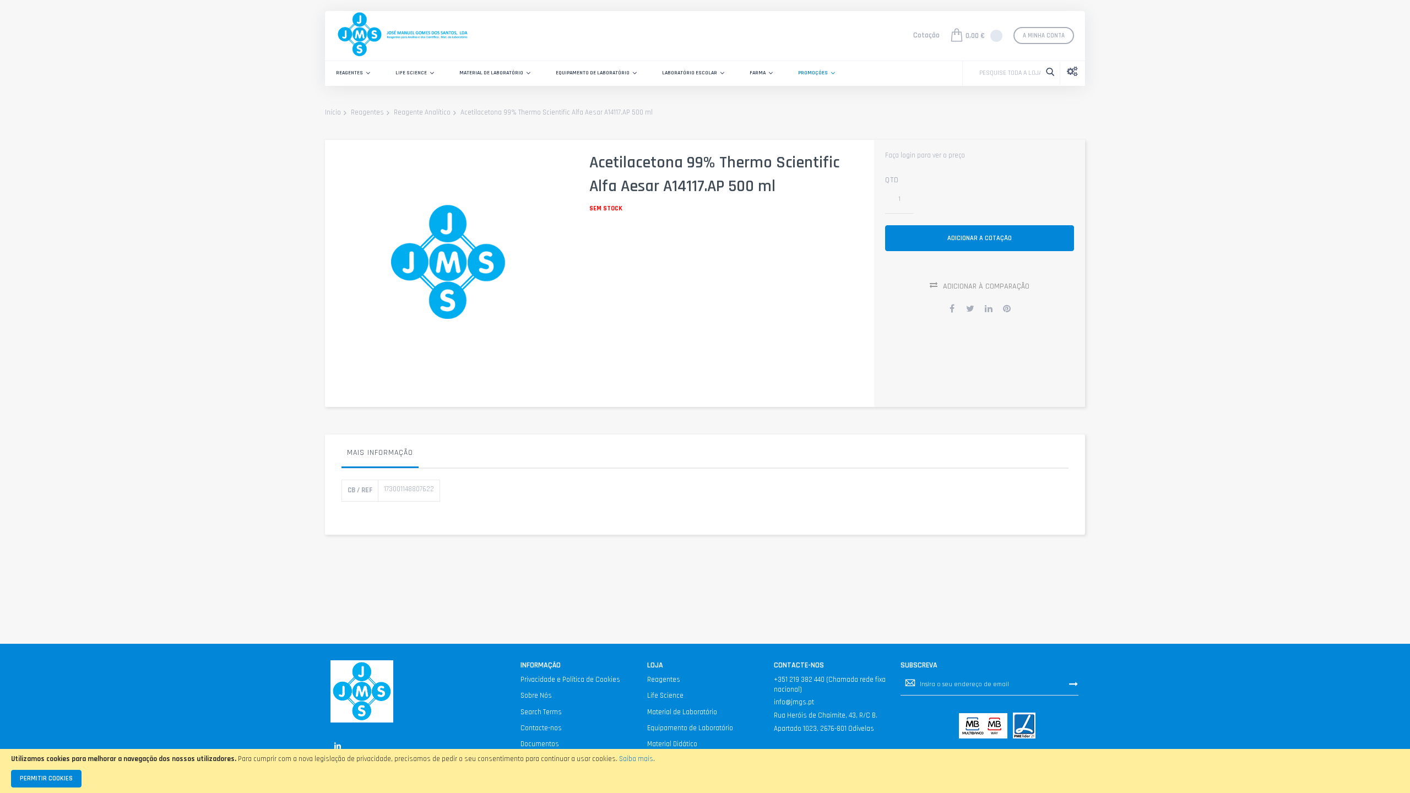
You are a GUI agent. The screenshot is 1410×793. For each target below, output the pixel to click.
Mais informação (380, 453)
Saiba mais (636, 758)
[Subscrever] (1073, 683)
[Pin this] (1006, 308)
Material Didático (672, 744)
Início (333, 112)
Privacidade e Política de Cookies (570, 679)
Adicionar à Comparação (986, 286)
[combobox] (1007, 73)
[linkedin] (337, 746)
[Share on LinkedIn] (988, 308)
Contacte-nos (541, 728)
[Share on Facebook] (952, 308)
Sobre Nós (536, 695)
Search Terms (541, 712)
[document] (705, 770)
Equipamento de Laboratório (690, 728)
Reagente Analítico (422, 112)
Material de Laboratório (682, 712)
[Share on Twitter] (970, 308)
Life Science (665, 695)
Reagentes (367, 112)
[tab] (380, 455)
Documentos (539, 744)
